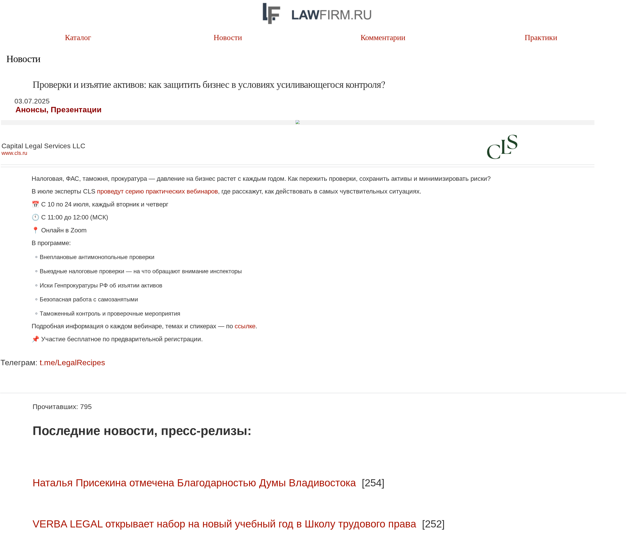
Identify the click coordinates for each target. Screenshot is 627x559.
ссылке (245, 326)
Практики (545, 37)
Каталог (79, 37)
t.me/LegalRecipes (72, 362)
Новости (234, 37)
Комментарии (390, 37)
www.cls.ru (14, 153)
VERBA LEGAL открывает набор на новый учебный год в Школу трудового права (224, 524)
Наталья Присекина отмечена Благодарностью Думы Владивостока (194, 483)
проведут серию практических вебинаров (157, 191)
